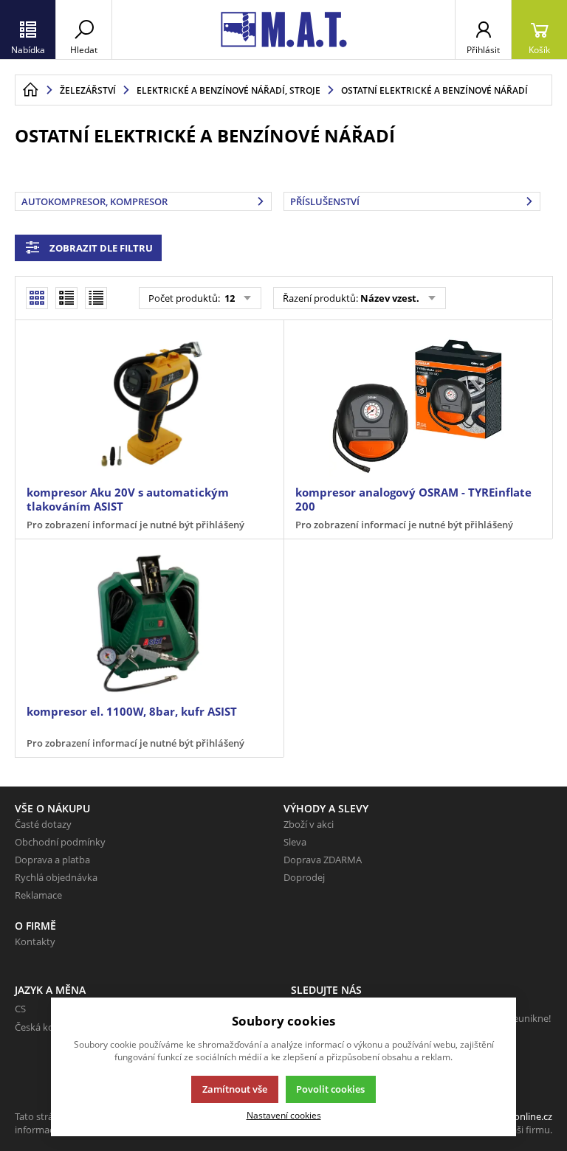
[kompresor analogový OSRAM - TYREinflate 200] (417, 404)
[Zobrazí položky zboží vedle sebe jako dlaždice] (66, 298)
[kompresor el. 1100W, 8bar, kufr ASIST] (149, 623)
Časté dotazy (43, 824)
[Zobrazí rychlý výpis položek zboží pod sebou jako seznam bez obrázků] (96, 298)
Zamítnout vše (234, 1089)
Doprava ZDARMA (323, 859)
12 (228, 298)
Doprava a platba (52, 859)
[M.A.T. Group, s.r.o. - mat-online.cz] (283, 29)
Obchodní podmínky (60, 841)
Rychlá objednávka (56, 877)
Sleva (295, 841)
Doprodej (304, 877)
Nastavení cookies (284, 1115)
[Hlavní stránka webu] (30, 90)
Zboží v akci (309, 824)
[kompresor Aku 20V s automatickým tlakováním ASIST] (149, 404)
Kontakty (35, 941)
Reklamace (38, 895)
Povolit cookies (330, 1089)
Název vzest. (389, 298)
